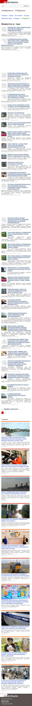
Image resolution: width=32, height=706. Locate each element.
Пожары (16, 18)
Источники (18, 15)
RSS (11, 703)
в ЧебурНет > (25, 18)
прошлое (14, 409)
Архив (11, 15)
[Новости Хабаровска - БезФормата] (9, 2)
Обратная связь (5, 700)
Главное (4, 15)
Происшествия (6, 18)
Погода (26, 15)
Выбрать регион (5, 701)
